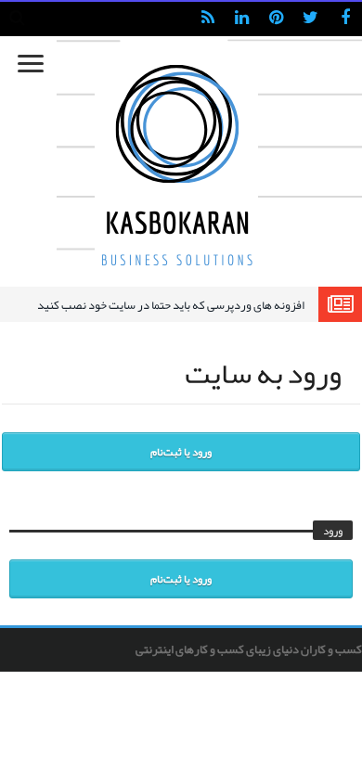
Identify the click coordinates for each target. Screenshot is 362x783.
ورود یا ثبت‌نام (181, 452)
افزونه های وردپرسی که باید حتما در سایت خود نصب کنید (170, 305)
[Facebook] (345, 19)
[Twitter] (310, 19)
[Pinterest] (276, 19)
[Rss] (207, 19)
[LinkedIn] (242, 19)
